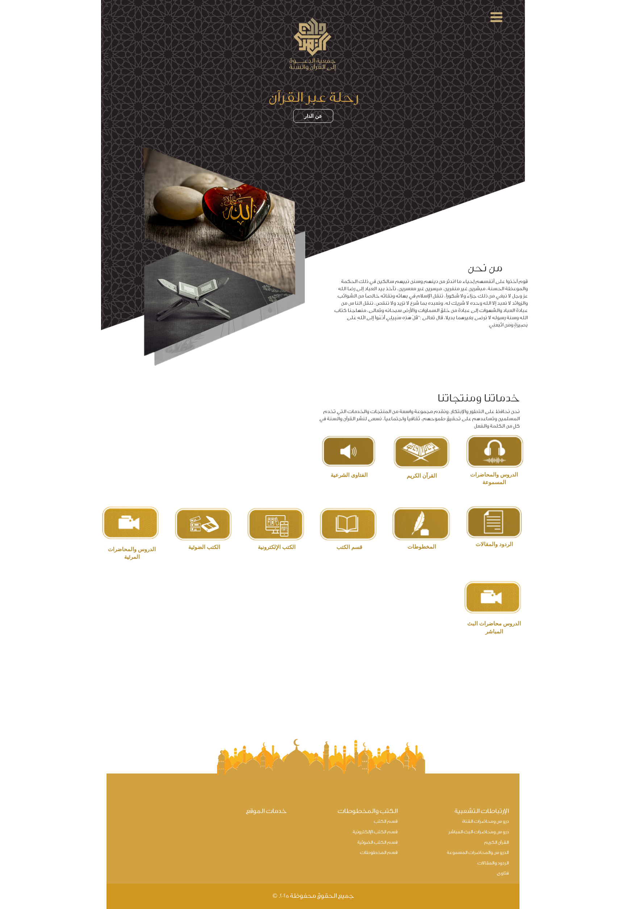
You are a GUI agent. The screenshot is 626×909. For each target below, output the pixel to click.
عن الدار (313, 116)
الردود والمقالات (493, 863)
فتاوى (503, 873)
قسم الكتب (385, 821)
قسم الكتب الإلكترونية (374, 832)
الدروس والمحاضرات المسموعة (478, 852)
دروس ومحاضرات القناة (485, 821)
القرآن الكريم (496, 842)
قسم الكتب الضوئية (377, 842)
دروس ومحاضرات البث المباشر (478, 832)
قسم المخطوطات (378, 852)
